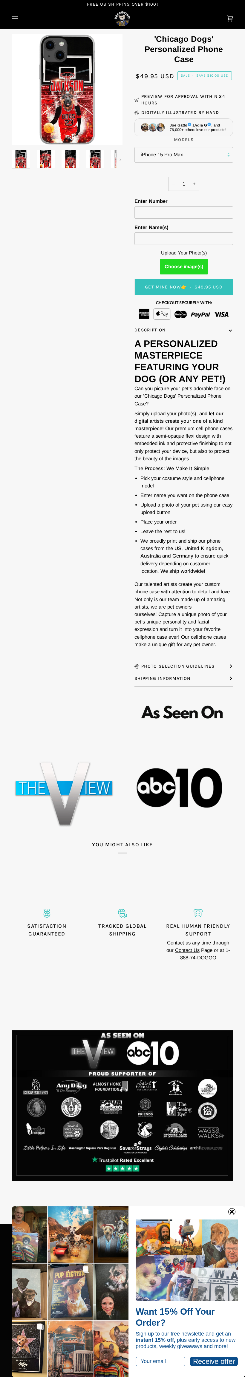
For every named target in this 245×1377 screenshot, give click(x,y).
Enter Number (151, 201)
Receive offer (214, 1361)
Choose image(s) (184, 266)
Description (150, 330)
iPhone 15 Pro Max (162, 155)
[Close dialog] (231, 1211)
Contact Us (187, 950)
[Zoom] (23, 133)
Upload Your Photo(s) (184, 252)
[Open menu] (21, 19)
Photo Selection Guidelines (178, 666)
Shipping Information (162, 678)
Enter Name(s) (151, 227)
